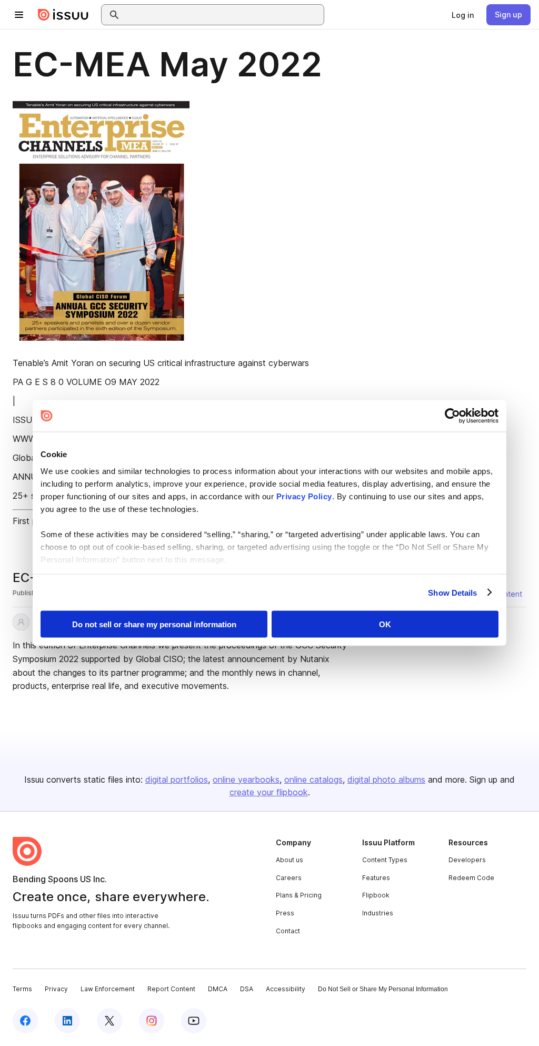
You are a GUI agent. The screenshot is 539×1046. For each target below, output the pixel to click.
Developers (467, 860)
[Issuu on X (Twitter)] (109, 1020)
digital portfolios (176, 779)
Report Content (171, 989)
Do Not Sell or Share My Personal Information (383, 989)
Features (376, 878)
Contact (288, 931)
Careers (289, 878)
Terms (22, 989)
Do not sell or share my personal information (154, 624)
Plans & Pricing (299, 895)
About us (289, 860)
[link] (462, 14)
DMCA (217, 989)
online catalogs (313, 779)
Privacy (56, 989)
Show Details (452, 592)
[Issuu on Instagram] (151, 1020)
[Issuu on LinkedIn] (67, 1020)
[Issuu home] (63, 15)
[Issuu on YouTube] (193, 1020)
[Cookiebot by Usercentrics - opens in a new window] (452, 416)
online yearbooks (246, 779)
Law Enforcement (108, 989)
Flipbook (376, 895)
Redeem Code (471, 878)
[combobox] (222, 15)
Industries (377, 913)
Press (285, 913)
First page (32, 521)
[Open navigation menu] (18, 14)
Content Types (384, 860)
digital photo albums (386, 779)
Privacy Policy (304, 495)
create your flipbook (268, 792)
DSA (246, 989)
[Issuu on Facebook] (25, 1020)
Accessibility (285, 989)
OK (385, 624)
